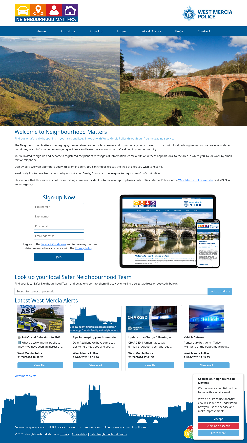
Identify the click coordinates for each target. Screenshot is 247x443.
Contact (204, 31)
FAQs (179, 31)
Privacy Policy (83, 248)
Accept (218, 419)
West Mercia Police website (195, 180)
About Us (67, 31)
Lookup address (220, 291)
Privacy (64, 434)
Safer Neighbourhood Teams (108, 434)
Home (41, 31)
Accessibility (79, 434)
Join (59, 257)
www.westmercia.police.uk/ (129, 427)
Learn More (218, 433)
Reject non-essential (218, 426)
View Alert (40, 365)
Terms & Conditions (53, 244)
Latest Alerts (150, 31)
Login (121, 31)
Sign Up (96, 31)
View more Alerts (25, 376)
